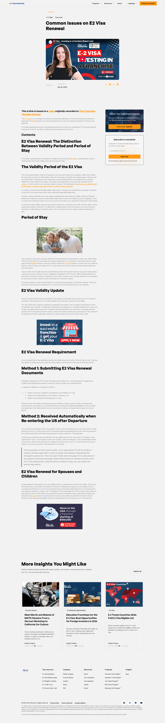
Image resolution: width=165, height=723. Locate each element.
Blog (127, 674)
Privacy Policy (54, 703)
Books (86, 674)
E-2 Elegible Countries (49, 681)
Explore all (137, 571)
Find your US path (148, 3)
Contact (65, 681)
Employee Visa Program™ (113, 688)
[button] (97, 3)
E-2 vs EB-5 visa (47, 684)
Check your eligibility (124, 127)
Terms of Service (66, 703)
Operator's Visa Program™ (113, 677)
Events (86, 688)
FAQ (64, 688)
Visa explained (88, 681)
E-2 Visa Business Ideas (49, 677)
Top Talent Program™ (111, 681)
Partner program (68, 674)
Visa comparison (89, 677)
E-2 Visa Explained (48, 674)
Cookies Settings (80, 703)
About (119, 3)
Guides (86, 684)
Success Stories (68, 677)
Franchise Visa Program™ (113, 674)
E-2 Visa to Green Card (49, 688)
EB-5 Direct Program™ (112, 684)
